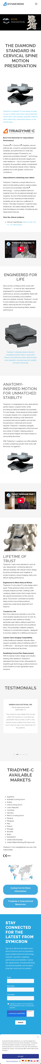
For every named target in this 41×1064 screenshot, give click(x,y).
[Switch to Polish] (34, 1060)
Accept (20, 1056)
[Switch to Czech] (31, 1060)
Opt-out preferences (12, 1061)
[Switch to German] (22, 1060)
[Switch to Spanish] (25, 1060)
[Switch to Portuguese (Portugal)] (28, 1060)
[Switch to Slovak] (37, 1060)
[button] (38, 1037)
